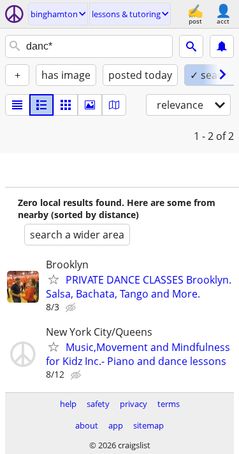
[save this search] (222, 46)
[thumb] (41, 105)
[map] (114, 105)
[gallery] (90, 105)
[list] (17, 105)
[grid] (66, 105)
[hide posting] (72, 308)
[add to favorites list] (53, 279)
